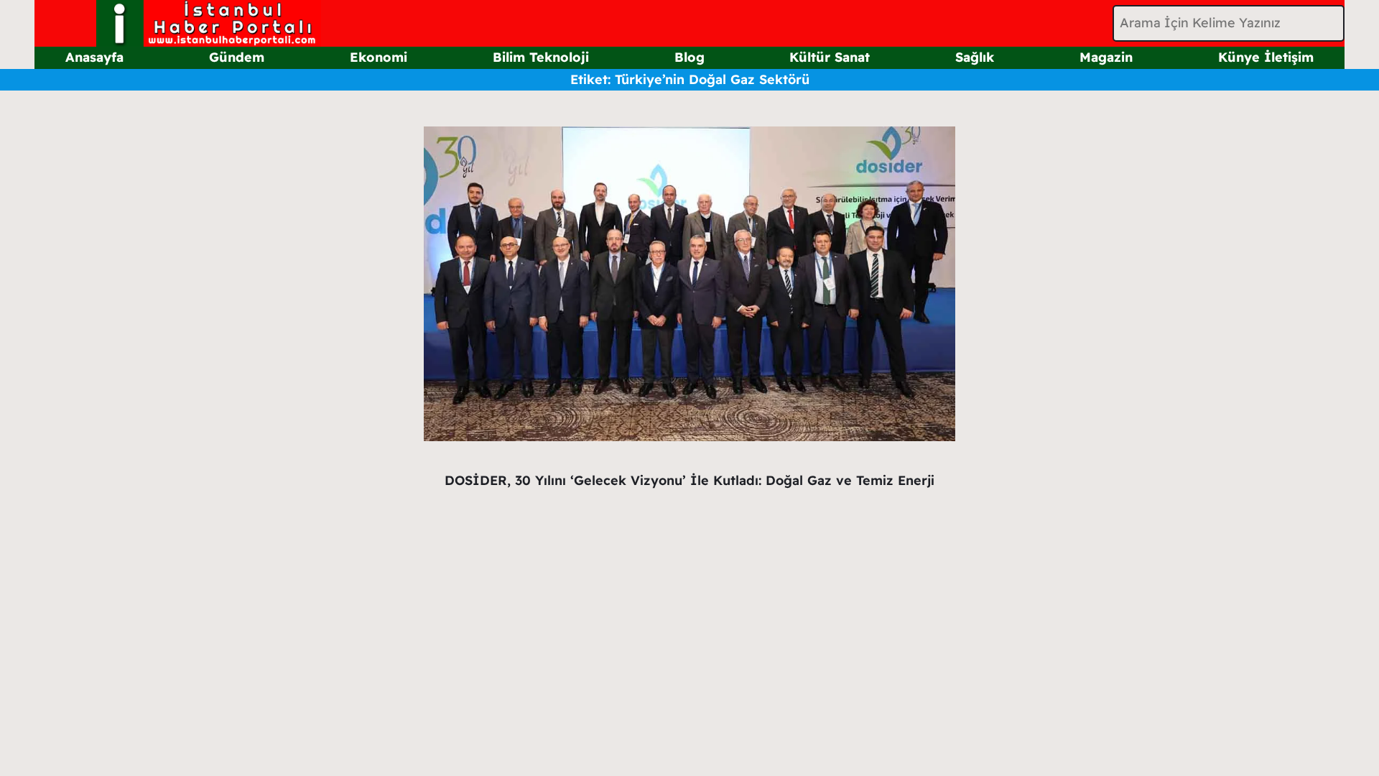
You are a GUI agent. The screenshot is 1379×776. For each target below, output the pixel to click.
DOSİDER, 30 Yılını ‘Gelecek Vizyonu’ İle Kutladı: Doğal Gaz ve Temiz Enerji (689, 480)
